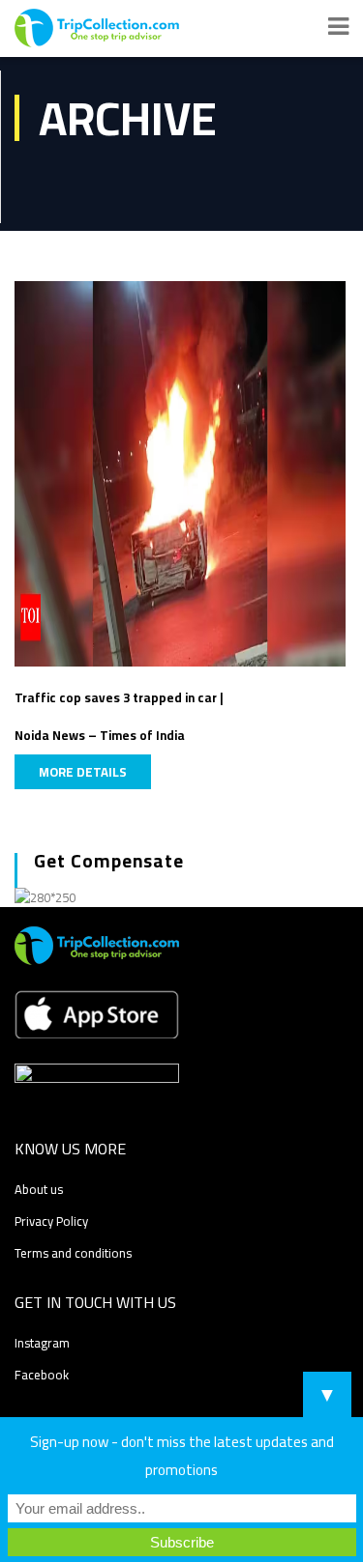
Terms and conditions (73, 1252)
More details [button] (83, 771)
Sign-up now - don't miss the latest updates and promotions (182, 1456)
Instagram (42, 1342)
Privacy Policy (51, 1221)
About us (39, 1189)
